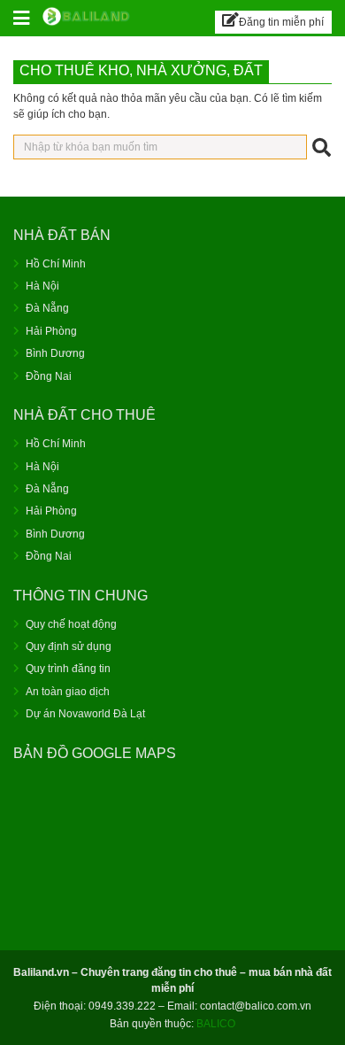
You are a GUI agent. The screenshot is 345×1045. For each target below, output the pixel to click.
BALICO (215, 1024)
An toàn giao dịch (68, 691)
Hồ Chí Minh (56, 264)
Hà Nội (42, 286)
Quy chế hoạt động (71, 624)
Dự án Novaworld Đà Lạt (85, 714)
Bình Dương (55, 353)
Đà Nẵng (47, 308)
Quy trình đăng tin (68, 668)
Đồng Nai (49, 376)
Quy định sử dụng (68, 646)
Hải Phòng (51, 331)
